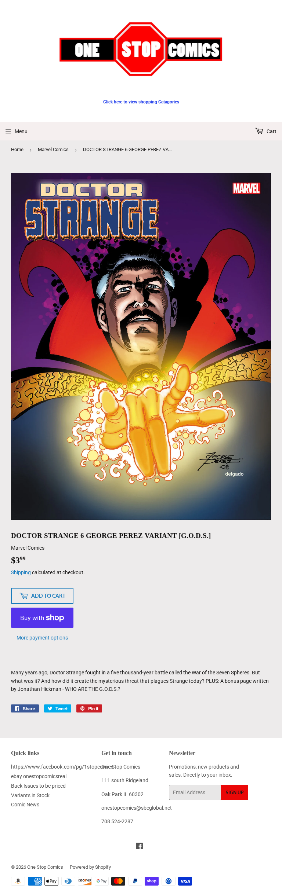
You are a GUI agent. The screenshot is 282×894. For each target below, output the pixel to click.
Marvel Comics (53, 149)
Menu (21, 131)
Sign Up (234, 792)
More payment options (42, 638)
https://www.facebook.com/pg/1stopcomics (62, 767)
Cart (270, 131)
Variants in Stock (30, 795)
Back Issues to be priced (38, 786)
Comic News (25, 804)
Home (17, 149)
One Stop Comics (45, 867)
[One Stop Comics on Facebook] (139, 847)
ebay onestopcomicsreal (38, 776)
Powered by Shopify (90, 867)
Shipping (21, 572)
